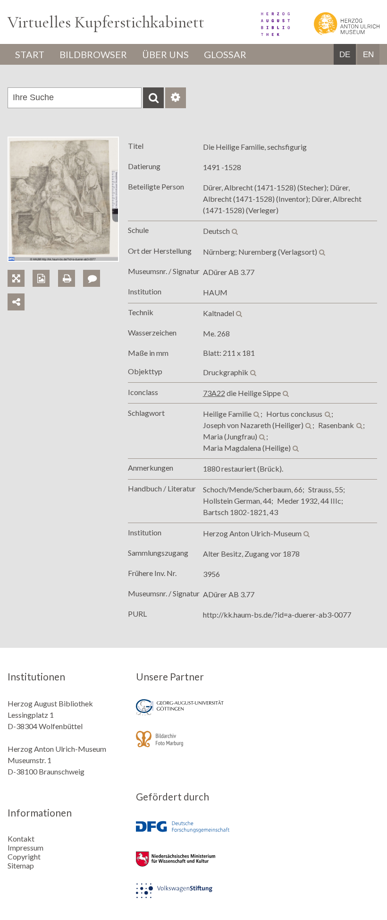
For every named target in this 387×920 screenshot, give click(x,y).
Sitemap (21, 865)
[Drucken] (70, 267)
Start (29, 54)
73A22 (214, 392)
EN (368, 54)
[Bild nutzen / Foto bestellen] (41, 278)
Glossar (225, 54)
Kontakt (21, 838)
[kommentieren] (91, 278)
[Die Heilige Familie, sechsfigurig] (63, 258)
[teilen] (16, 301)
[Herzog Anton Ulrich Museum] (335, 32)
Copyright (24, 856)
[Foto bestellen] (45, 267)
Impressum (25, 847)
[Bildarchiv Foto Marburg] (193, 745)
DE (344, 54)
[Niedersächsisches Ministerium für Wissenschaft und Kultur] (193, 865)
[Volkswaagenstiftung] (193, 897)
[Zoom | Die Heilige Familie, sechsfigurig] (20, 267)
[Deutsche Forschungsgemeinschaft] (193, 834)
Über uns (165, 54)
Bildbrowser (93, 54)
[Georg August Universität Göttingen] (193, 714)
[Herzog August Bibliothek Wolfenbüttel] (265, 32)
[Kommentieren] (95, 267)
